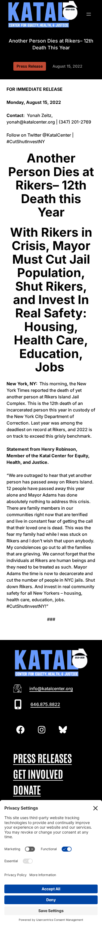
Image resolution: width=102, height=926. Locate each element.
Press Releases (42, 757)
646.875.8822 (45, 704)
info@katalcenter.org (51, 688)
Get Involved (38, 773)
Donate (27, 789)
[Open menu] (88, 14)
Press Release (30, 66)
